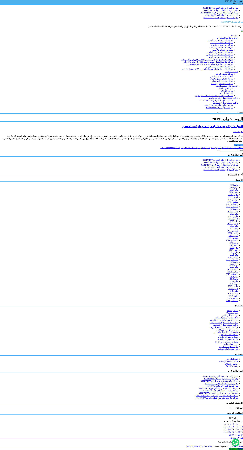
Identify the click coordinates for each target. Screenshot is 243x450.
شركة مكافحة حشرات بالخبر (221, 47)
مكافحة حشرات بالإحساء (222, 50)
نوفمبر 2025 (233, 199)
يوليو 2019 (234, 276)
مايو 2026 (234, 190)
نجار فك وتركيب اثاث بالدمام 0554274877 (221, 17)
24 (230, 432)
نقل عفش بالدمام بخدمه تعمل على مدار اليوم (214, 96)
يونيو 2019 (234, 279)
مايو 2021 (234, 248)
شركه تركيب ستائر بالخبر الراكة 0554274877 (219, 13)
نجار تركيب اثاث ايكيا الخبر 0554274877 (221, 15)
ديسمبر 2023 (232, 211)
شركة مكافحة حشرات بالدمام (220, 40)
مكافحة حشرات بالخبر (228, 335)
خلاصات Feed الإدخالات (228, 361)
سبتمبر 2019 (233, 272)
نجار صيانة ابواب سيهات (228, 349)
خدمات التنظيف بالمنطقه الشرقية (223, 327)
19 (225, 429)
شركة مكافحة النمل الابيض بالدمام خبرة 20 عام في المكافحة (207, 69)
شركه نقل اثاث (226, 91)
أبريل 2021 (233, 250)
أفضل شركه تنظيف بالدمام (221, 76)
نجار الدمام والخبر (230, 344)
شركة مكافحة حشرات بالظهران (219, 52)
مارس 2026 (233, 195)
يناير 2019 (234, 291)
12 (225, 426)
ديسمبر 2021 (232, 231)
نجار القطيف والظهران (228, 347)
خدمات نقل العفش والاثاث (227, 86)
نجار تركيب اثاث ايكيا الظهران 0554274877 (220, 8)
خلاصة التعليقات (231, 364)
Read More (238, 145)
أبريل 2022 (233, 228)
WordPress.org (232, 366)
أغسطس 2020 (232, 260)
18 (228, 429)
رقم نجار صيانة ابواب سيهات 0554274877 (221, 10)
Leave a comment (167, 148)
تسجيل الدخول (232, 359)
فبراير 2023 (233, 219)
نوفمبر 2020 (233, 257)
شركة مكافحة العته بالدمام (221, 43)
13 (242, 429)
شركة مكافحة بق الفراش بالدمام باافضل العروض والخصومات (207, 59)
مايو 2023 (234, 214)
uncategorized (232, 311)
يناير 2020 (234, 267)
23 (233, 432)
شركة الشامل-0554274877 (232, 22)
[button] (235, 442)
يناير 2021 (234, 255)
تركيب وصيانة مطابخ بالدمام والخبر (223, 98)
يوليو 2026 (234, 185)
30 (233, 435)
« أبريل (240, 438)
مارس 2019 (233, 286)
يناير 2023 (234, 221)
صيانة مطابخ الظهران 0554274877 (219, 105)
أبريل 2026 (233, 192)
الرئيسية (234, 35)
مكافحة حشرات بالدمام (233, 148)
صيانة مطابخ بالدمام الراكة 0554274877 (216, 100)
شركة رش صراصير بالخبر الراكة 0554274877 (219, 391)
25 (228, 432)
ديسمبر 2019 (232, 269)
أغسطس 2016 (232, 301)
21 (239, 432)
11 (228, 426)
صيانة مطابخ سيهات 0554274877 (219, 108)
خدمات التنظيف (231, 71)
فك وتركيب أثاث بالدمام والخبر (225, 332)
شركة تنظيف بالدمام (224, 74)
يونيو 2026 (234, 187)
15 (237, 429)
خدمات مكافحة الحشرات (227, 38)
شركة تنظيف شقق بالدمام (222, 84)
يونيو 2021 (234, 245)
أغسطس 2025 (232, 204)
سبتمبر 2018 (233, 298)
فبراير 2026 (233, 197)
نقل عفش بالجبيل (225, 88)
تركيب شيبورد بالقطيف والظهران (224, 320)
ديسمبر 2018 (232, 293)
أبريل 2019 (233, 284)
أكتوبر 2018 (233, 296)
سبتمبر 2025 (233, 202)
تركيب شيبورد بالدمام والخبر (226, 318)
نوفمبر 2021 (233, 233)
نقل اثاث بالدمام (226, 93)
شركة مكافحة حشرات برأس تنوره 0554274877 (218, 388)
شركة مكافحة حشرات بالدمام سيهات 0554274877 (217, 395)
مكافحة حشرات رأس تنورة (226, 342)
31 (230, 435)
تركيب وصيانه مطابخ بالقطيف (225, 103)
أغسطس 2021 (232, 240)
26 (225, 432)
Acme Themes (237, 446)
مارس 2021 (233, 252)
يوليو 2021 (234, 243)
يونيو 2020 (234, 264)
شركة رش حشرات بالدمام (212, 148)
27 (242, 435)
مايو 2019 (234, 281)
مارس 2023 (233, 216)
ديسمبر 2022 (232, 223)
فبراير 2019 (233, 288)
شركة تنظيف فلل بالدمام (222, 81)
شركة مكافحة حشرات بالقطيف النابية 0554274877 (217, 398)
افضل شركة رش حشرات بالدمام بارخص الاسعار (212, 126)
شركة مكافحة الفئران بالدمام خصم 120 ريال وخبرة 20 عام (208, 62)
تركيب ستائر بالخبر (230, 315)
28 (239, 435)
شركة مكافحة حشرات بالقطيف (219, 55)
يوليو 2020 (234, 262)
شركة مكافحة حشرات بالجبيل (220, 57)
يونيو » (233, 438)
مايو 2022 (234, 226)
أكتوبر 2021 (233, 236)
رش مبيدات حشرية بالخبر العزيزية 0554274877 (218, 393)
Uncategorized (232, 313)
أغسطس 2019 (232, 274)
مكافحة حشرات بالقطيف (227, 339)
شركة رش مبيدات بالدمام (222, 45)
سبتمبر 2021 (233, 238)
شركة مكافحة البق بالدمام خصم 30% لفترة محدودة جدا (210, 64)
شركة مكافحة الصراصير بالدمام (219, 67)
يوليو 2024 (234, 209)
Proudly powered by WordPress (199, 446)
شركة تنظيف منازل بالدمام (221, 79)
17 (230, 429)
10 (230, 426)
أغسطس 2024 (232, 207)
